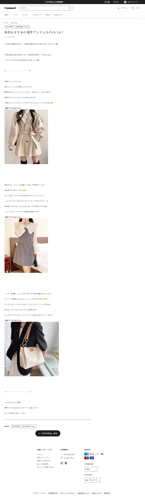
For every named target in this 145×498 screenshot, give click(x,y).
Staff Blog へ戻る (49, 433)
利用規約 (107, 493)
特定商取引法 (53, 493)
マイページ (40, 454)
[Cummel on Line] (66, 463)
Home (6, 23)
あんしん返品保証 (42, 464)
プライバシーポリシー (67, 493)
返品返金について (84, 493)
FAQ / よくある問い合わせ (45, 467)
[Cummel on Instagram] (62, 463)
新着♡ (7, 15)
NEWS (48, 15)
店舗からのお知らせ (43, 461)
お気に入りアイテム (43, 457)
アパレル (25, 15)
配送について (97, 493)
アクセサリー (37, 15)
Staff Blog (14, 23)
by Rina (9, 27)
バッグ (15, 15)
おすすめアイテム (22, 27)
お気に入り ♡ (58, 15)
